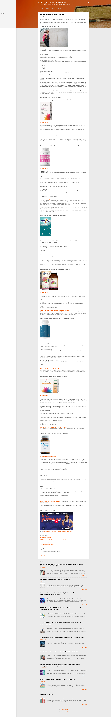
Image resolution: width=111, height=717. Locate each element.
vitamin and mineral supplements (49, 551)
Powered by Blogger (64, 709)
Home (43, 8)
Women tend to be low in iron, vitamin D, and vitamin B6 (50, 501)
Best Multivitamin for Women (45, 537)
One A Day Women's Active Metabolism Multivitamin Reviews (52, 258)
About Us (54, 8)
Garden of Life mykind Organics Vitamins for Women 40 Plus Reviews (54, 310)
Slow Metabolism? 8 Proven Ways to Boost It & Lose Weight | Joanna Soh (57, 531)
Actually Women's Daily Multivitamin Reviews (49, 199)
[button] (86, 15)
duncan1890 (66, 711)
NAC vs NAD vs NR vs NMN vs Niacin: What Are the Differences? (55, 579)
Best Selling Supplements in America (47, 544)
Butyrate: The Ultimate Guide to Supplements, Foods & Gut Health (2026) (57, 679)
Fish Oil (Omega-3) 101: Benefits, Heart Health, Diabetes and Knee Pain (53, 539)
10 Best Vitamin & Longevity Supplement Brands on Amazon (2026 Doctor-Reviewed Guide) (62, 637)
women (58, 551)
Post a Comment (44, 555)
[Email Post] (43, 549)
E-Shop (48, 8)
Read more (84, 575)
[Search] (88, 3)
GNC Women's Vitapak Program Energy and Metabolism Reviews (53, 427)
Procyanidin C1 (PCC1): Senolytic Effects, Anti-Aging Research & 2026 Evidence (59, 651)
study (73, 82)
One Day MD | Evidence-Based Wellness (53, 3)
